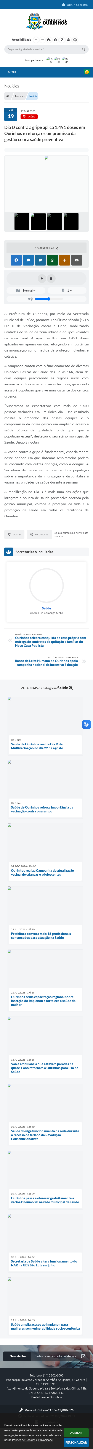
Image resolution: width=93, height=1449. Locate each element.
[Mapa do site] (68, 40)
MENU (12, 72)
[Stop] (51, 278)
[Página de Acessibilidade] (75, 40)
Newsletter (18, 1356)
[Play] (42, 278)
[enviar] (83, 1356)
